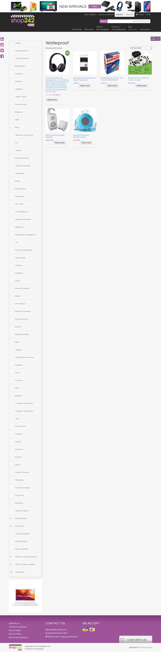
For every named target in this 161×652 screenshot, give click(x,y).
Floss (17, 388)
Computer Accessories (24, 411)
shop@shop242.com (57, 630)
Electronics (89, 29)
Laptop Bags (20, 258)
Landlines (19, 89)
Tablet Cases (20, 97)
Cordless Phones (22, 58)
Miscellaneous (20, 189)
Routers (18, 457)
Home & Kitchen (21, 549)
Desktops (19, 74)
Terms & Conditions (18, 627)
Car (16, 242)
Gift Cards (19, 204)
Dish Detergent (21, 541)
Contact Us (55, 623)
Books (17, 181)
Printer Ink (19, 495)
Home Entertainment (23, 250)
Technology (77, 29)
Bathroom (19, 503)
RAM (17, 120)
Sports (17, 464)
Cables (18, 43)
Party (17, 372)
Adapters (19, 112)
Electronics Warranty (18, 637)
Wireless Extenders (23, 311)
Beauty (18, 326)
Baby (17, 342)
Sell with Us (14, 623)
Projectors (19, 449)
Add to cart (84, 86)
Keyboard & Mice (22, 334)
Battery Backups (22, 158)
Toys (17, 418)
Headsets (19, 365)
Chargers (19, 265)
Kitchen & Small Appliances (26, 556)
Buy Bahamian (21, 518)
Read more (52, 100)
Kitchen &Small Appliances (119, 28)
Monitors (18, 395)
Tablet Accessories (23, 166)
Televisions (19, 480)
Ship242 (119, 14)
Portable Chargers (22, 487)
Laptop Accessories (23, 219)
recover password (106, 14)
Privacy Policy (15, 634)
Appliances (19, 227)
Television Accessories (24, 135)
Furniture (19, 380)
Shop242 (129, 14)
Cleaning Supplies (22, 533)
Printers (18, 441)
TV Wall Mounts (21, 212)
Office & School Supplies (25, 564)
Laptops (18, 349)
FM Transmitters (21, 51)
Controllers (19, 173)
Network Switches (22, 288)
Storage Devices (21, 319)
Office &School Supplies (102, 28)
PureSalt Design (145, 647)
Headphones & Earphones (25, 235)
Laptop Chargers (22, 510)
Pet (16, 143)
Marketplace (145, 29)
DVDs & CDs (20, 426)
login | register (90, 14)
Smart (17, 281)
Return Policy (15, 630)
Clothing (18, 434)
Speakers (19, 81)
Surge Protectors (22, 472)
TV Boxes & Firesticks (24, 403)
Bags (17, 127)
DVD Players (20, 303)
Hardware (19, 273)
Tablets (18, 150)
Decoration (19, 196)
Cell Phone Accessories (24, 357)
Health (17, 296)
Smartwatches (21, 104)
